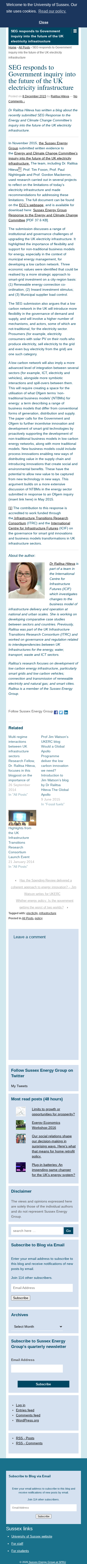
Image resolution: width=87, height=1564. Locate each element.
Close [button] (43, 22)
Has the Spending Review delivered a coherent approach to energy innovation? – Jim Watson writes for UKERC (43, 887)
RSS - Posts (25, 1438)
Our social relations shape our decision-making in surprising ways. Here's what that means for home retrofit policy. (54, 1146)
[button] (74, 31)
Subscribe (20, 1298)
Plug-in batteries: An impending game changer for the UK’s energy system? (53, 1170)
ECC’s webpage (31, 205)
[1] (10, 508)
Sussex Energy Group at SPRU (47, 1562)
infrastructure (47, 913)
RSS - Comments (29, 1443)
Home (12, 47)
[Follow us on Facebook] (56, 712)
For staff (17, 1543)
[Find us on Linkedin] (66, 712)
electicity (32, 913)
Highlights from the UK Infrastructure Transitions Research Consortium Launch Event (19, 842)
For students (20, 1551)
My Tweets (19, 1086)
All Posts (24, 47)
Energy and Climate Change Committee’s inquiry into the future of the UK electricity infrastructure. (43, 158)
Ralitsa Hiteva (60, 96)
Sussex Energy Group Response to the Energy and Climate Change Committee (43, 215)
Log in (20, 1405)
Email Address (23, 1360)
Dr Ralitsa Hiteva (62, 563)
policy (39, 918)
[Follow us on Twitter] (61, 712)
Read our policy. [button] (52, 11)
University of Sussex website (31, 1536)
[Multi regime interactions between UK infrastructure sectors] (24, 765)
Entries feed (25, 1410)
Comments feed (28, 1415)
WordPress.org (27, 1420)
